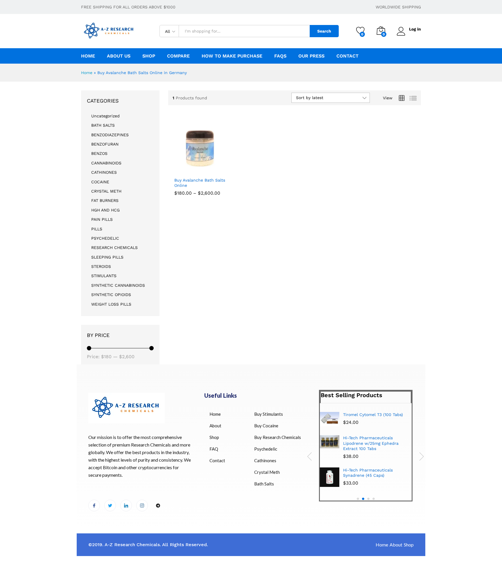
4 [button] (373, 499)
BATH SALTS (103, 125)
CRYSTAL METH (106, 191)
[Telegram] (158, 506)
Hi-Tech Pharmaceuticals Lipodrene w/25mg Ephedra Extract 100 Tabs (371, 443)
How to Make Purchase (232, 56)
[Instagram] (142, 505)
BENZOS (99, 153)
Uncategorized (105, 116)
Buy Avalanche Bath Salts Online (199, 183)
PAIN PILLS (102, 219)
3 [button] (368, 499)
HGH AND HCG (105, 210)
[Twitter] (110, 505)
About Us (118, 56)
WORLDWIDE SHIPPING (398, 7)
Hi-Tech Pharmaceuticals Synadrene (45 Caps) (368, 473)
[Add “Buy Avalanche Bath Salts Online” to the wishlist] (204, 168)
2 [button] (363, 499)
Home (88, 56)
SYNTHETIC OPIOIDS (111, 294)
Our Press (311, 56)
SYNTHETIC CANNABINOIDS (118, 285)
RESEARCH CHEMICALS (114, 247)
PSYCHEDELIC (105, 238)
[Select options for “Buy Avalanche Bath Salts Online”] (179, 168)
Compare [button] (178, 56)
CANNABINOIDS (106, 163)
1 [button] (358, 499)
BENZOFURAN (105, 144)
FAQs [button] (280, 56)
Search (324, 31)
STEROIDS (101, 266)
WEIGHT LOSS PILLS (111, 304)
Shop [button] (148, 56)
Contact (347, 56)
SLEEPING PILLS (107, 257)
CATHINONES (104, 172)
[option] (366, 451)
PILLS (96, 229)
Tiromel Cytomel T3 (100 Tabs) (373, 414)
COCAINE (100, 182)
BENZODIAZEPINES (110, 134)
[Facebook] (94, 505)
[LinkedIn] (126, 505)
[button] (218, 168)
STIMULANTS (103, 275)
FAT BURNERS (105, 200)
